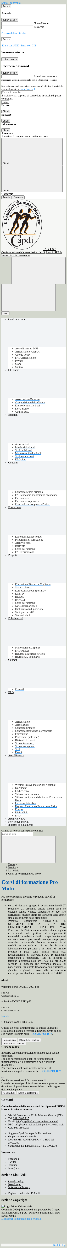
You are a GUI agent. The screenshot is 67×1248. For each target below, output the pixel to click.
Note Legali (14, 1184)
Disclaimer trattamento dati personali (21, 1218)
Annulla (6, 197)
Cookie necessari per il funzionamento (22, 1080)
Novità (12, 867)
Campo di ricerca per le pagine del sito (22, 830)
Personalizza (9, 1040)
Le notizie (13, 870)
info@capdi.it (37, 1121)
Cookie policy (16, 1181)
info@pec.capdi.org (39, 1124)
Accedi (6, 6)
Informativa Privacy (19, 1187)
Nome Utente (41, 23)
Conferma (18, 197)
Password (39, 26)
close (5, 313)
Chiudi (6, 111)
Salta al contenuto (11, 2)
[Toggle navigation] (28, 297)
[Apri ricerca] (38, 270)
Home (11, 864)
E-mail (37, 76)
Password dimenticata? (13, 33)
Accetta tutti (14, 1043)
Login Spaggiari (27, 89)
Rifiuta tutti (29, 1040)
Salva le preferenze (28, 1093)
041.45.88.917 (21, 1118)
